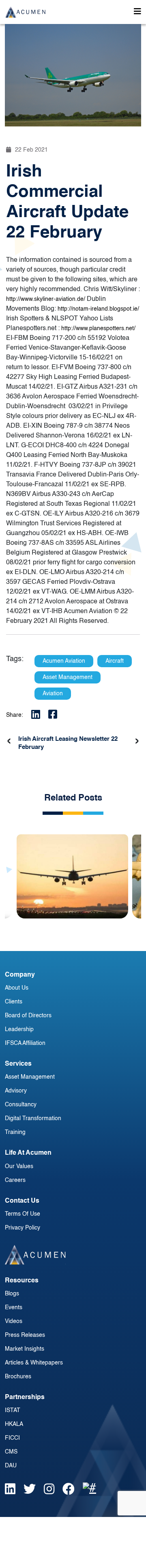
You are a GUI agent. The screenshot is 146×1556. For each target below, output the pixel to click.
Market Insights (24, 1349)
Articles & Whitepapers (34, 1363)
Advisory (16, 1091)
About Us (16, 988)
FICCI (12, 1438)
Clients (13, 1002)
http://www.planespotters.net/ (98, 328)
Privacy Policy (22, 1228)
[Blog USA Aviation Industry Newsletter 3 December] (72, 870)
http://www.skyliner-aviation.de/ (45, 299)
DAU (11, 1466)
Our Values (19, 1166)
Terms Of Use (22, 1214)
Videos (13, 1321)
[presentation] (9, 741)
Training (15, 1132)
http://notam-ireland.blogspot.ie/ (98, 309)
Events (13, 1307)
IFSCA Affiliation (25, 1043)
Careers (15, 1180)
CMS (11, 1452)
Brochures (18, 1377)
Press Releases (25, 1335)
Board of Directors (28, 1015)
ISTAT (12, 1410)
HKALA (14, 1424)
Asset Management (30, 1077)
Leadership (19, 1029)
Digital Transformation (33, 1118)
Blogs (12, 1294)
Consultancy (20, 1105)
